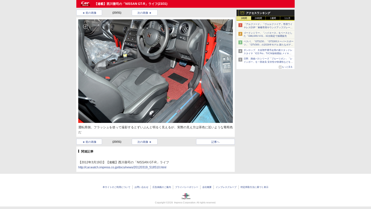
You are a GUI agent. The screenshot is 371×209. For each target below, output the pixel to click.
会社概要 (207, 187)
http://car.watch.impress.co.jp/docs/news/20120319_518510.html (122, 167)
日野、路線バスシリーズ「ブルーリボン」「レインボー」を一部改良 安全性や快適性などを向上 (268, 62)
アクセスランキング (258, 13)
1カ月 (287, 18)
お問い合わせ (141, 187)
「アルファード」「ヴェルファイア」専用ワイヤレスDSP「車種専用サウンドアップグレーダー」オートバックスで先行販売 (268, 27)
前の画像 (91, 12)
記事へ (215, 141)
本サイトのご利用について (116, 187)
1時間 (244, 18)
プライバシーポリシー (186, 187)
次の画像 (142, 12)
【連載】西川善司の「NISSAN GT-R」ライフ (126, 3)
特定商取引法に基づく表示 (254, 187)
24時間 (258, 18)
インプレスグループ (226, 187)
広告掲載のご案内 (161, 187)
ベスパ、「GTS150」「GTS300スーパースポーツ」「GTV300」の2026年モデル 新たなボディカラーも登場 (269, 44)
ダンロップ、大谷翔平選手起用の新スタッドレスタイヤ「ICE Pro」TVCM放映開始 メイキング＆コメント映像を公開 (268, 53)
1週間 (273, 18)
